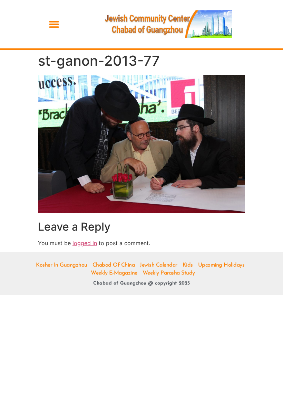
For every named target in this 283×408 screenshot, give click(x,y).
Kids (188, 265)
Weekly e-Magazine (114, 273)
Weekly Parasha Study (169, 273)
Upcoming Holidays (221, 265)
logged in (84, 243)
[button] (54, 24)
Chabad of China (113, 265)
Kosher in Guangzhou (61, 265)
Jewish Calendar (158, 265)
